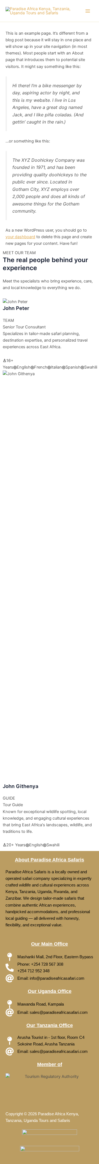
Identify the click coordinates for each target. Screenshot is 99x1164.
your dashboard (20, 236)
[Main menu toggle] (88, 11)
